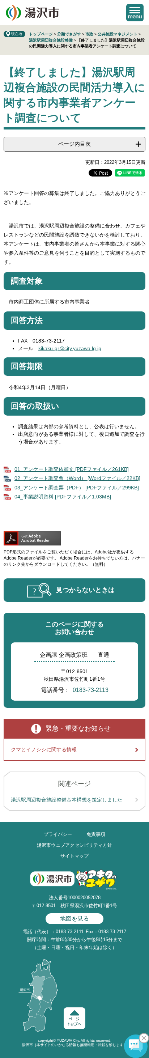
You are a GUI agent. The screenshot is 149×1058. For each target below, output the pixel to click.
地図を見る (74, 918)
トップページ (41, 34)
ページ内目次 (74, 144)
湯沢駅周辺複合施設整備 (51, 40)
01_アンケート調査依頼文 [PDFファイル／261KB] (71, 469)
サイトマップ (74, 856)
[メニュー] (135, 12)
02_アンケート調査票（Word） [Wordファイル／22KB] (77, 478)
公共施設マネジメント (117, 34)
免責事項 (95, 834)
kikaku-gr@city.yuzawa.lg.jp (69, 348)
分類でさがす (69, 34)
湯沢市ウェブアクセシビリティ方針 (74, 845)
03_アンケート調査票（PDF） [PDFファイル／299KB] (76, 487)
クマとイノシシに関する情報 (44, 749)
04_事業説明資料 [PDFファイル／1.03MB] (62, 497)
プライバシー (58, 834)
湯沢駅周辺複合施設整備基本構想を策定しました (66, 800)
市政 (89, 34)
